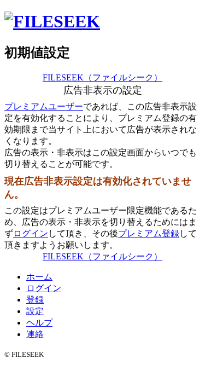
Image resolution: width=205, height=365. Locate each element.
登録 (35, 299)
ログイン (30, 233)
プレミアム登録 (148, 233)
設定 (35, 311)
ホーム (39, 276)
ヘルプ (39, 322)
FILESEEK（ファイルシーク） (102, 77)
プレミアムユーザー (43, 106)
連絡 (35, 334)
